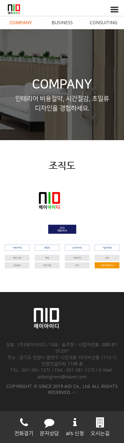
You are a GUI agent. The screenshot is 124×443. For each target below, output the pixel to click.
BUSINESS (62, 22)
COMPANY (21, 22)
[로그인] (74, 392)
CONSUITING (103, 22)
